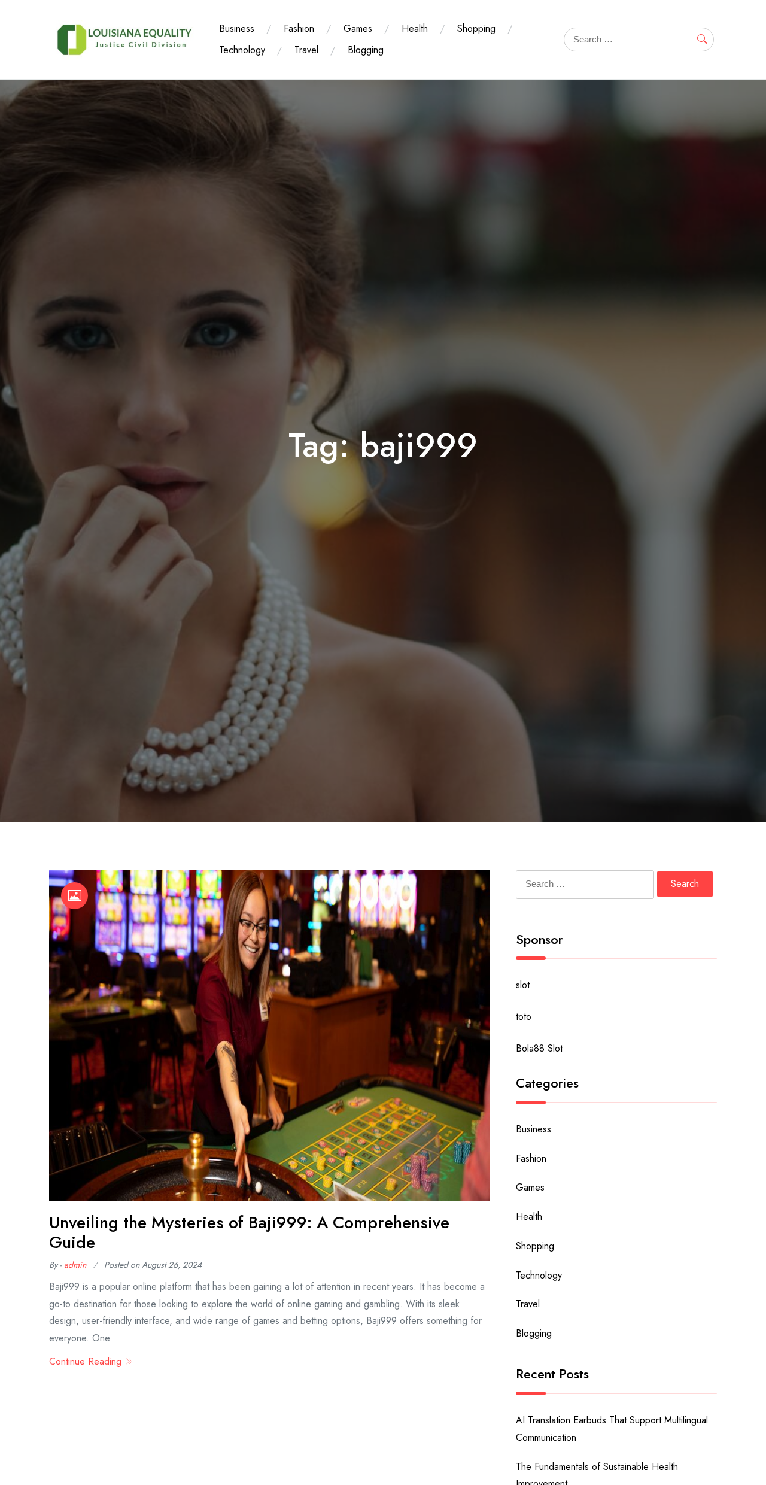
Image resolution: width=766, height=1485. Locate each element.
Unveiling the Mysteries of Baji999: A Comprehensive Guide (249, 1232)
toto (523, 1017)
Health (415, 28)
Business (236, 28)
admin (75, 1265)
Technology (242, 50)
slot (523, 985)
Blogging (366, 50)
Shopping (476, 28)
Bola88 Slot (539, 1048)
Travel (306, 50)
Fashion (299, 28)
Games (358, 28)
